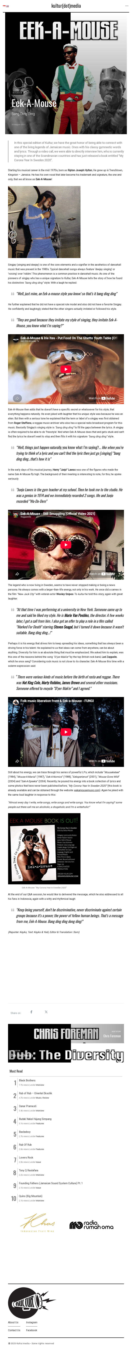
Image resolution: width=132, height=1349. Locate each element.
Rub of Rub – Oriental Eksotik (35, 1093)
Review (45, 1098)
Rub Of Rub (25, 1144)
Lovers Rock (26, 1157)
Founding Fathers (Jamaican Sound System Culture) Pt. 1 (51, 1183)
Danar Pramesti (27, 1106)
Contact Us (14, 1330)
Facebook (31, 1330)
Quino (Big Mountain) (30, 1196)
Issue (38, 1162)
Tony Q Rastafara (28, 1170)
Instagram (31, 1322)
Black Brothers (27, 1080)
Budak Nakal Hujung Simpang (35, 1119)
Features (40, 1123)
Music (39, 1098)
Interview (17, 93)
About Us (13, 1322)
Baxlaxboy (25, 1131)
